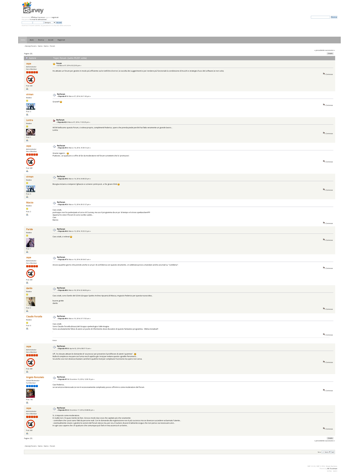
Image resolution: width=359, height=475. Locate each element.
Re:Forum (61, 94)
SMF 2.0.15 (311, 466)
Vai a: (319, 452)
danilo (29, 288)
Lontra (29, 120)
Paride (29, 229)
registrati (54, 17)
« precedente (319, 50)
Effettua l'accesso (38, 17)
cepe (28, 63)
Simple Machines (331, 466)
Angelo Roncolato (35, 377)
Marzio (29, 202)
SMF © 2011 (321, 466)
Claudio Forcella (34, 316)
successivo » (330, 50)
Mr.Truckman (332, 468)
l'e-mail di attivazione (38, 19)
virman (29, 94)
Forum (59, 63)
